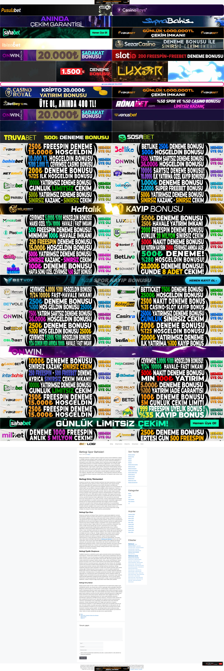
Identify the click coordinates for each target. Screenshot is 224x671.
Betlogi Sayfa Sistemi (131, 571)
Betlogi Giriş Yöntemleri (85, 615)
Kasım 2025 (131, 516)
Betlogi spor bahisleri (106, 539)
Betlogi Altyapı (131, 466)
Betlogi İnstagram (132, 468)
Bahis (82, 614)
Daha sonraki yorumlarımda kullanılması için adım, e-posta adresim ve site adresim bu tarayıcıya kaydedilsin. (101, 653)
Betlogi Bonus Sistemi (131, 550)
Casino (130, 495)
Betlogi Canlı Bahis (138, 550)
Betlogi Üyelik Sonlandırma (137, 580)
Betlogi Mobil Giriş (132, 472)
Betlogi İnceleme (118, 444)
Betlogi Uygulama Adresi (140, 574)
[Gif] (112, 208)
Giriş (129, 497)
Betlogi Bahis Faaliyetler (132, 547)
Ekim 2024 (130, 532)
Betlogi (111, 444)
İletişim (142, 444)
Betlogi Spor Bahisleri (94, 615)
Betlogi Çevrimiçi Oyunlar (132, 578)
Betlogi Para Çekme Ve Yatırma (132, 568)
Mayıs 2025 (131, 518)
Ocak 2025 (130, 526)
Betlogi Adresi (131, 454)
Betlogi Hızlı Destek (140, 562)
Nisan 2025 (131, 520)
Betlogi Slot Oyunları (138, 571)
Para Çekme (131, 499)
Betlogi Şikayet (135, 444)
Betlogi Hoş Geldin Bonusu (132, 562)
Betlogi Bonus (131, 474)
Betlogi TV (83, 617)
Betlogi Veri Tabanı (131, 575)
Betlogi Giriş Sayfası (133, 464)
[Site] (56, 149)
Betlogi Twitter (83, 616)
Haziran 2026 (131, 514)
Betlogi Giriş (127, 444)
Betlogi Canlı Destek (133, 470)
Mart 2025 (130, 522)
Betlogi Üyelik (131, 476)
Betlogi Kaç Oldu (132, 480)
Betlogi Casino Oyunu (131, 553)
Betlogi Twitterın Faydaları (132, 574)
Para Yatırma (131, 501)
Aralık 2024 (131, 528)
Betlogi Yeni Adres (137, 575)
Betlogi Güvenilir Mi (132, 482)
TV (129, 503)
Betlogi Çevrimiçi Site (139, 578)
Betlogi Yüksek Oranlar (139, 577)
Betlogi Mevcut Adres (131, 565)
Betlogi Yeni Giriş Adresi (132, 577)
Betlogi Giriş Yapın (131, 559)
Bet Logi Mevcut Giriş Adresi (139, 565)
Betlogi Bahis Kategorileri (140, 547)
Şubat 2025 (131, 524)
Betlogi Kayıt (131, 478)
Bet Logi (136, 544)
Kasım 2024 (131, 530)
